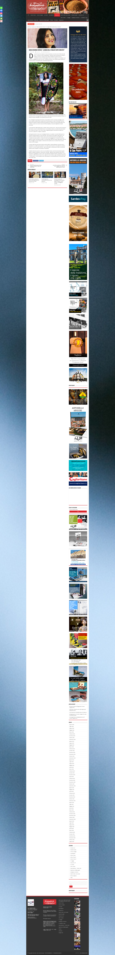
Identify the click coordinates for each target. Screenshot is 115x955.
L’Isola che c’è (81, 15)
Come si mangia (40, 15)
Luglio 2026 (71, 726)
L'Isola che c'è (73, 862)
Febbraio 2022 (72, 793)
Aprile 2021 (71, 808)
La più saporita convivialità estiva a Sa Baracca (47, 180)
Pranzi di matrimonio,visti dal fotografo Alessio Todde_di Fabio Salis (36, 166)
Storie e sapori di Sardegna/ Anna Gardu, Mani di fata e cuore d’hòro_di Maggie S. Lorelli (59, 181)
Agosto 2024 (71, 759)
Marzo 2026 (71, 732)
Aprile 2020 (71, 828)
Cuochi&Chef (51, 15)
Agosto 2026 (71, 724)
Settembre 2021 (72, 800)
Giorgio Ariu (61, 20)
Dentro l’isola (33, 15)
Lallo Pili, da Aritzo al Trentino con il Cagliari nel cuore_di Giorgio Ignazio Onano (59, 166)
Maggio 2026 (71, 730)
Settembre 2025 (72, 739)
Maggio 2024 (71, 765)
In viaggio (68, 17)
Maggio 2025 (71, 745)
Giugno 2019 (71, 841)
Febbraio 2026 (72, 733)
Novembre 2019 (72, 837)
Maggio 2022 (71, 789)
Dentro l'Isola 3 (73, 859)
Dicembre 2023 (72, 774)
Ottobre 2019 (71, 839)
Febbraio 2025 (72, 748)
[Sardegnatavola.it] (37, 6)
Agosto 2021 (71, 802)
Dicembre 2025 (72, 735)
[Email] (1, 18)
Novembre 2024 (72, 754)
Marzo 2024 (71, 769)
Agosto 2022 (71, 787)
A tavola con (57, 15)
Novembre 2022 (72, 782)
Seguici (78, 511)
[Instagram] (1, 13)
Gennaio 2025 (72, 750)
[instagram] (78, 953)
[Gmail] (1, 21)
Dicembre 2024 (72, 752)
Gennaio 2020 (72, 834)
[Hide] (0, 23)
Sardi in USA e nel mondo (65, 15)
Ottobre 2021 (71, 798)
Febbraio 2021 (72, 811)
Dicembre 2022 (72, 780)
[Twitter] (1, 16)
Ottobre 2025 (71, 737)
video (71, 877)
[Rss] (76, 953)
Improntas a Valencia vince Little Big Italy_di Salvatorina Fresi (34, 180)
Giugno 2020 (71, 824)
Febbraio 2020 (72, 832)
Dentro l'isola (72, 855)
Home (29, 26)
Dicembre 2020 (72, 813)
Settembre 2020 (72, 819)
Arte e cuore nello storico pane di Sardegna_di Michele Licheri (28, 15)
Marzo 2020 (71, 830)
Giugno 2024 (71, 763)
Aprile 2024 (71, 767)
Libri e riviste (63, 17)
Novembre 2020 (72, 815)
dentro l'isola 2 (73, 857)
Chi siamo (56, 20)
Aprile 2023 (71, 776)
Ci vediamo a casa (84, 17)
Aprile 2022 (71, 791)
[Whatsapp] (1, 8)
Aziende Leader (74, 15)
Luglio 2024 (71, 761)
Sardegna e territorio (75, 17)
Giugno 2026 (71, 728)
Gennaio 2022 (71, 795)
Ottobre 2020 (71, 817)
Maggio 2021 (71, 806)
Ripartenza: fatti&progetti (44, 20)
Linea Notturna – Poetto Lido (33, 20)
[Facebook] (1, 10)
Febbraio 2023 (72, 778)
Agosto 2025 (71, 741)
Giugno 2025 (71, 743)
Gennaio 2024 (72, 772)
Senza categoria (73, 875)
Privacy (51, 20)
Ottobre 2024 (71, 756)
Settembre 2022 (72, 785)
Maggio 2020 (71, 826)
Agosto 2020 (71, 821)
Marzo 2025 (71, 746)
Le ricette (46, 15)
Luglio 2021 (71, 804)
